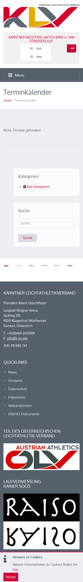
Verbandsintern (20, 405)
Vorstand (15, 380)
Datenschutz (17, 389)
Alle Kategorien (38, 187)
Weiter (11, 577)
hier (15, 570)
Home (7, 100)
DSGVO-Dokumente (23, 414)
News (12, 372)
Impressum (16, 397)
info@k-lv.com (17, 338)
